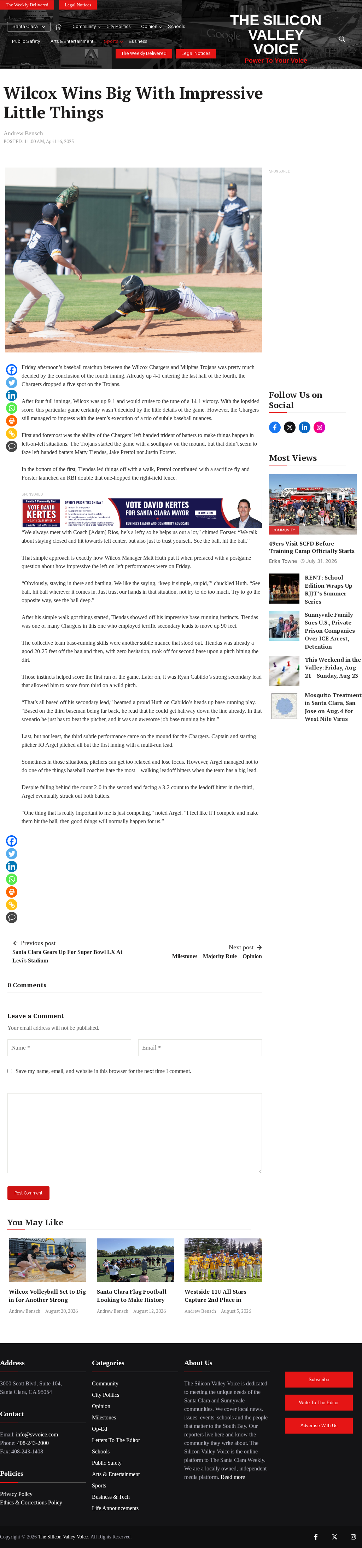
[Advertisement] (313, 281)
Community (84, 26)
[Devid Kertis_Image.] (142, 512)
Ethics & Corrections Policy (31, 1502)
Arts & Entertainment (72, 41)
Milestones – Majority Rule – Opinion (217, 956)
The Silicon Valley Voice (276, 34)
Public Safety (26, 41)
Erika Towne (283, 561)
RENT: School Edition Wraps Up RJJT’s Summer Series (328, 589)
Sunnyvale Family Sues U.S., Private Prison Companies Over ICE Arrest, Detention (330, 630)
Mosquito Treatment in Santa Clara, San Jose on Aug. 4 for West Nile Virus (333, 707)
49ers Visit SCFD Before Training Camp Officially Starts (312, 547)
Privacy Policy (16, 1494)
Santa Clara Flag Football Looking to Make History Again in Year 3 (132, 1300)
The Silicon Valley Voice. (63, 1536)
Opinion (149, 26)
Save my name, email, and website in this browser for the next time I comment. (103, 1071)
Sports (111, 41)
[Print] (11, 420)
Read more (233, 1477)
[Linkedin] (11, 395)
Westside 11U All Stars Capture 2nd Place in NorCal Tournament (215, 1300)
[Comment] (11, 446)
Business (138, 41)
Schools (176, 26)
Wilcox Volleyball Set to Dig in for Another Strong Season (47, 1300)
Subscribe (319, 1379)
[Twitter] (11, 382)
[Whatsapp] (11, 408)
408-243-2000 (33, 1443)
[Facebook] (11, 369)
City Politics (118, 26)
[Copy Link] (11, 433)
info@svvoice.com (37, 1434)
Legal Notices (78, 4)
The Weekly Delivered (27, 4)
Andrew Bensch (23, 133)
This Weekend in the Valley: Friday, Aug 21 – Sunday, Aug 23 (333, 667)
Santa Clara (25, 26)
